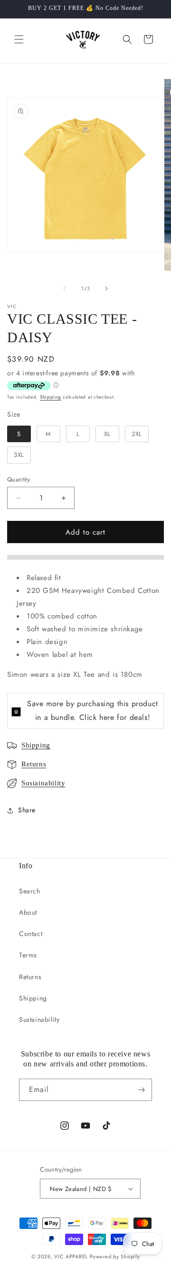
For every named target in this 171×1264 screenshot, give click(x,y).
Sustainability (43, 783)
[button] (19, 39)
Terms (28, 955)
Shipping (50, 396)
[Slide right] (106, 288)
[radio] (19, 434)
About (28, 912)
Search (29, 891)
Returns (33, 764)
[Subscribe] (141, 1090)
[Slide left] (64, 288)
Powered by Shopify (115, 1256)
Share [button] (27, 810)
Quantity (18, 479)
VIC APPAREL (71, 1256)
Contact (30, 933)
